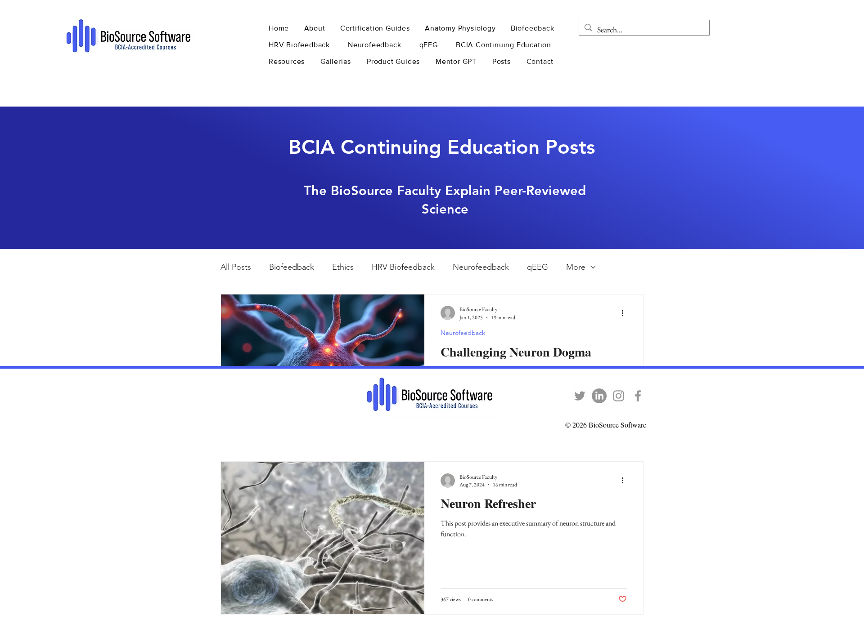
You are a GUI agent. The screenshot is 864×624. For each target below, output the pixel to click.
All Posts (235, 267)
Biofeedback (291, 267)
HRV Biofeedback (403, 267)
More (575, 267)
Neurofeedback (481, 267)
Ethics (343, 267)
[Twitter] (579, 395)
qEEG (537, 267)
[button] (316, 28)
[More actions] (625, 313)
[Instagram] (618, 395)
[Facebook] (637, 395)
